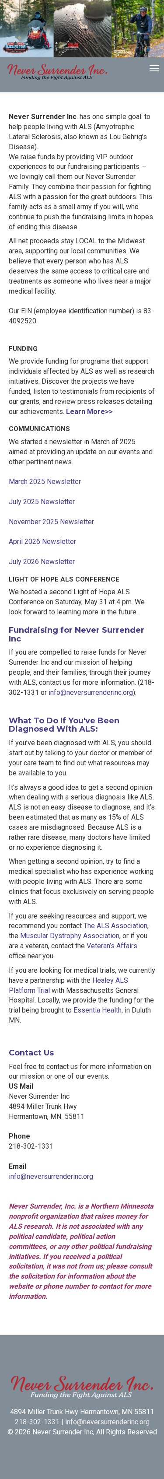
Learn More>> (89, 411)
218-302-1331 (37, 1422)
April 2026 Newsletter (42, 541)
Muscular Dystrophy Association (69, 936)
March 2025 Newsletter (45, 481)
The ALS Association (115, 926)
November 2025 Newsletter (51, 522)
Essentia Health (97, 1010)
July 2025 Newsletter (42, 502)
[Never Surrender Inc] (57, 73)
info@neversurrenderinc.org (91, 692)
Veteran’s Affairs (112, 946)
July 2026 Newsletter (42, 561)
